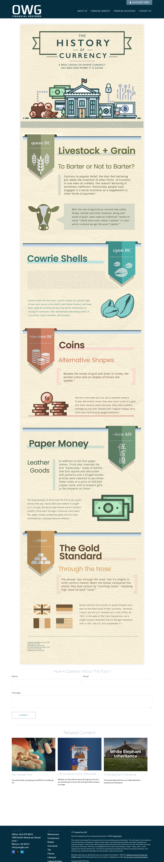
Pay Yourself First (22, 774)
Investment (53, 838)
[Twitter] (17, 851)
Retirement (53, 834)
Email (86, 676)
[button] (82, 11)
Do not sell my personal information (136, 857)
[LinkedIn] (22, 851)
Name (15, 676)
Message (16, 693)
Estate (51, 842)
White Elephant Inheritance (120, 774)
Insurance (53, 846)
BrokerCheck (117, 836)
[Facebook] (13, 851)
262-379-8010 (26, 834)
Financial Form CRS (80, 832)
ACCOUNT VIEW (140, 2)
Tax (49, 849)
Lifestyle (52, 857)
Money (51, 853)
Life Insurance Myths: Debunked (77, 773)
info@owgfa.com (20, 847)
